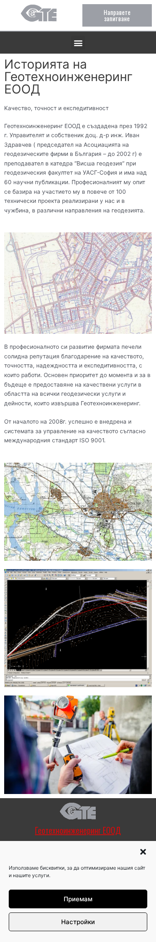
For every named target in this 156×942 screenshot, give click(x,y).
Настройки (78, 922)
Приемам (78, 899)
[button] (143, 852)
